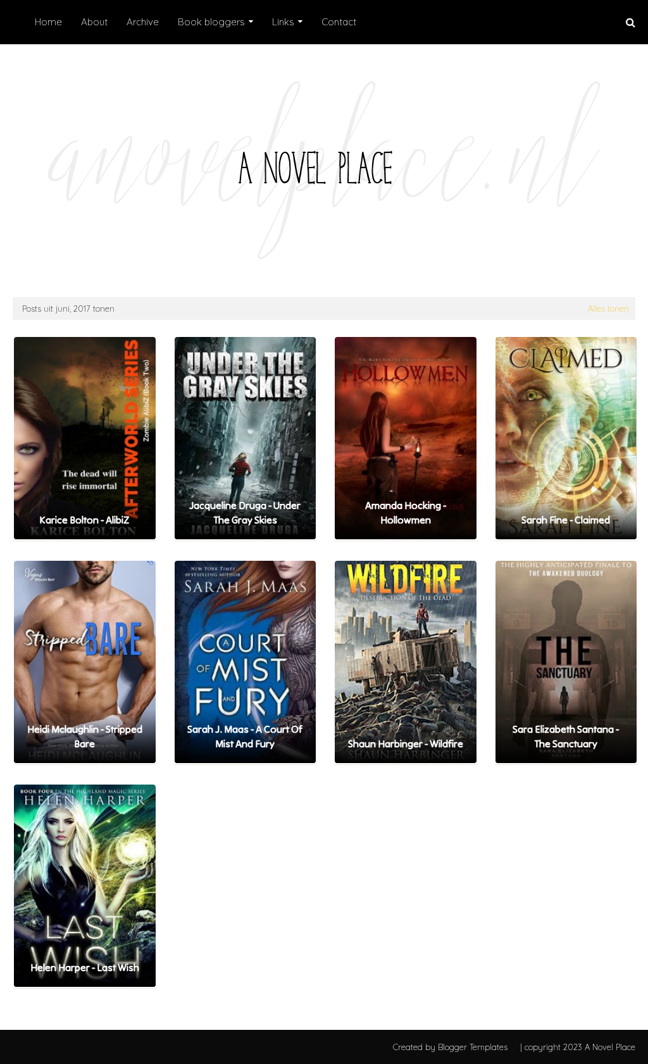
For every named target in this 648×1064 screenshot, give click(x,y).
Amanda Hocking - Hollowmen (405, 512)
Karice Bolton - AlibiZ (84, 519)
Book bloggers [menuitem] (211, 22)
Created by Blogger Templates (450, 1047)
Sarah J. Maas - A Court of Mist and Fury (244, 736)
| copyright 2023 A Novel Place (577, 1047)
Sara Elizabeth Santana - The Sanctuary (566, 736)
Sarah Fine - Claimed (565, 519)
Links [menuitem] (283, 22)
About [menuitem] (94, 22)
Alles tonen (608, 308)
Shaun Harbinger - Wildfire (405, 743)
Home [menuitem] (48, 22)
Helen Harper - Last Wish (84, 967)
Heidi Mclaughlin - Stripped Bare (84, 736)
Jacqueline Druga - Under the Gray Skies (245, 512)
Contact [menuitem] (338, 22)
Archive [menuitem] (143, 22)
